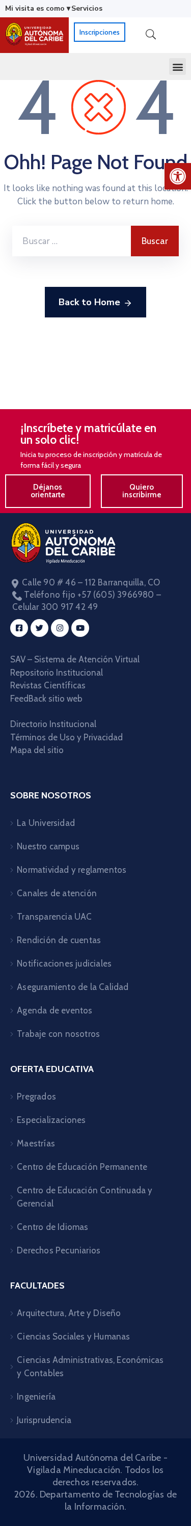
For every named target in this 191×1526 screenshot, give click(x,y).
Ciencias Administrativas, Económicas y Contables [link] (90, 1366)
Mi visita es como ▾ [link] (37, 8)
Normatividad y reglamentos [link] (71, 870)
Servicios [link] (86, 8)
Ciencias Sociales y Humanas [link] (73, 1336)
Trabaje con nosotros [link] (58, 1034)
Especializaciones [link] (51, 1120)
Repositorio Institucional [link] (57, 672)
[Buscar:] (71, 241)
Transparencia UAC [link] (54, 917)
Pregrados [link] (36, 1096)
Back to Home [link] (89, 302)
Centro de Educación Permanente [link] (82, 1167)
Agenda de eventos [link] (54, 1010)
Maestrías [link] (36, 1143)
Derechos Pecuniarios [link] (58, 1250)
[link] (178, 176)
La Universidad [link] (46, 823)
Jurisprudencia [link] (44, 1420)
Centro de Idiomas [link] (52, 1227)
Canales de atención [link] (57, 893)
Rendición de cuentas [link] (59, 940)
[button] (177, 66)
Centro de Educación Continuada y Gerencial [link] (84, 1197)
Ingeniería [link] (36, 1396)
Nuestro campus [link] (48, 846)
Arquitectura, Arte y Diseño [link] (69, 1313)
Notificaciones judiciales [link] (64, 963)
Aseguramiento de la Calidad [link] (72, 987)
